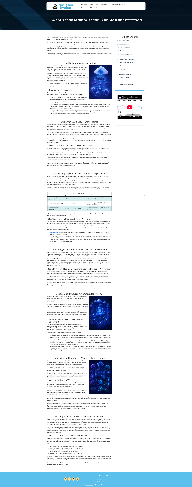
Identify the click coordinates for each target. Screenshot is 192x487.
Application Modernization (126, 81)
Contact (99, 479)
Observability (123, 66)
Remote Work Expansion (126, 84)
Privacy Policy (101, 481)
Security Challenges (125, 77)
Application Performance (126, 62)
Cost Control (123, 69)
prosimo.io (89, 485)
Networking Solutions (87, 4)
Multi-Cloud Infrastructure (126, 47)
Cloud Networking (124, 50)
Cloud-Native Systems (126, 54)
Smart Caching (54, 232)
